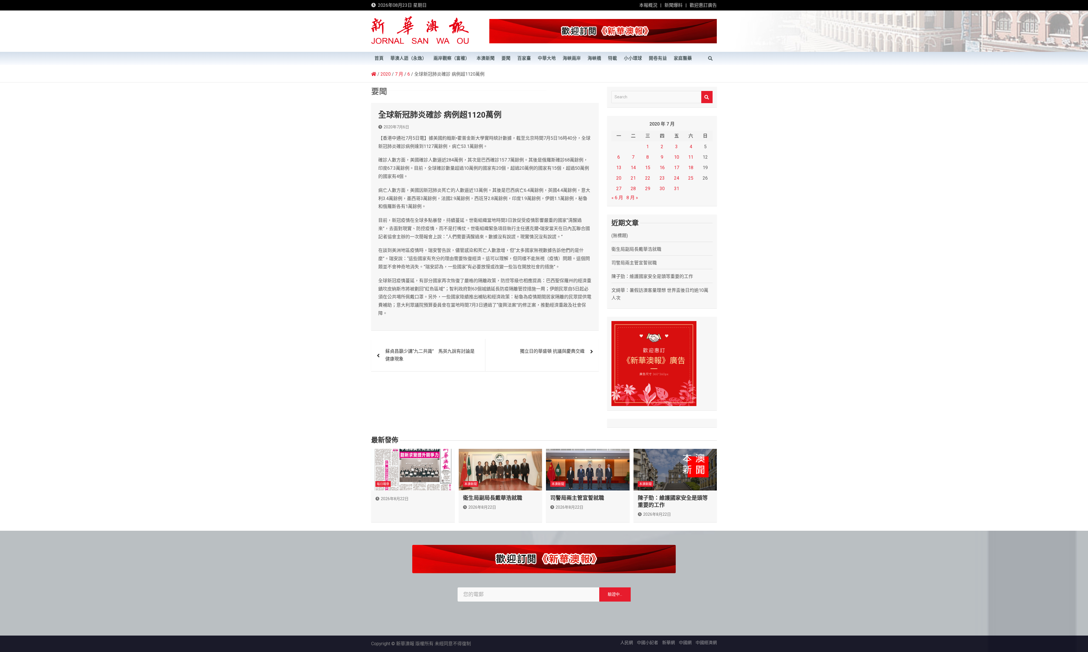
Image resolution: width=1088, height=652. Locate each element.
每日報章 (383, 484)
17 (676, 167)
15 (647, 167)
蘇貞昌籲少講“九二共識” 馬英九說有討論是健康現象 (430, 355)
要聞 (506, 58)
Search (707, 97)
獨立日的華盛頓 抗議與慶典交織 (552, 351)
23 (662, 178)
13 (618, 167)
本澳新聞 (486, 58)
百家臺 (524, 58)
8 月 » (632, 197)
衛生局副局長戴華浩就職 (636, 249)
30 (662, 188)
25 (690, 178)
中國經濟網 (706, 642)
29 (647, 188)
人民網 (626, 642)
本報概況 (648, 5)
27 (618, 188)
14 (633, 167)
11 (690, 157)
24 (676, 178)
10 (676, 157)
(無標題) (619, 235)
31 (676, 188)
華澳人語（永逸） (408, 58)
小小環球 (633, 58)
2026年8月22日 (395, 498)
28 (633, 188)
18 (690, 167)
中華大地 (547, 58)
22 (647, 178)
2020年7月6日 (396, 127)
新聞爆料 (673, 5)
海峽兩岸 (572, 58)
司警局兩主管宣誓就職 (634, 263)
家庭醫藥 (683, 58)
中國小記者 (647, 642)
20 (618, 178)
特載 (612, 58)
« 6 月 (617, 197)
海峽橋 (594, 58)
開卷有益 (658, 58)
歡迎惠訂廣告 (703, 5)
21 (633, 178)
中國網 (685, 642)
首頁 (379, 58)
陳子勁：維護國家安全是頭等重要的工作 (652, 276)
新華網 (668, 642)
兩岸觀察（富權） (452, 58)
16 (662, 167)
